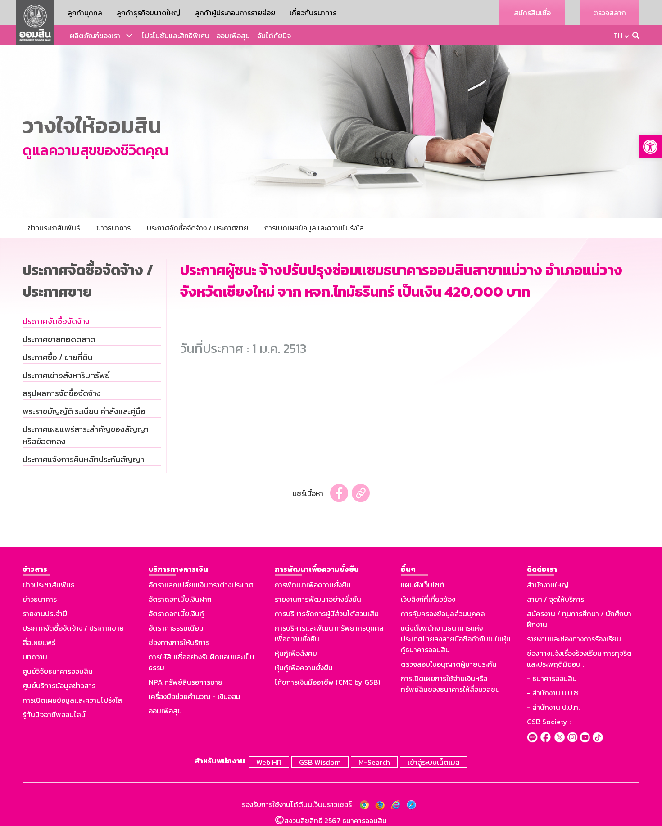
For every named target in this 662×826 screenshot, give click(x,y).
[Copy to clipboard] (361, 493)
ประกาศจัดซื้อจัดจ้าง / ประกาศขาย (73, 628)
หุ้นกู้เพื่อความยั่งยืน (304, 667)
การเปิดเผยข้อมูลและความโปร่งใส (72, 700)
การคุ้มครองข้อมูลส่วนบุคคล (443, 613)
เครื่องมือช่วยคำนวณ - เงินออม (194, 696)
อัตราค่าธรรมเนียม (176, 628)
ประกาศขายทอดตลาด (59, 339)
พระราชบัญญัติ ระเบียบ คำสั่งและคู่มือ (84, 411)
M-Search (374, 762)
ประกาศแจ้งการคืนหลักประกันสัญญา (83, 459)
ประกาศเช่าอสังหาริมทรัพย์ (66, 375)
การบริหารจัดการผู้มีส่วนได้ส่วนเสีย (327, 613)
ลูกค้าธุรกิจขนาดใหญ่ (149, 12)
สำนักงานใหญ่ (548, 584)
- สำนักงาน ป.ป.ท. (553, 707)
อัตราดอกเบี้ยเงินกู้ (176, 613)
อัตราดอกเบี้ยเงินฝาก (180, 599)
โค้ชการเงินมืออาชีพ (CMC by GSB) (327, 682)
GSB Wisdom (320, 762)
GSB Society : (549, 721)
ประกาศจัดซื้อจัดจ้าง (56, 321)
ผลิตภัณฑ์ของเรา (95, 35)
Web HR (268, 762)
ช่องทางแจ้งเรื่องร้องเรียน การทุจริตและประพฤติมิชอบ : (579, 658)
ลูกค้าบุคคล (85, 12)
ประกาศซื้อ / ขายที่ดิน (58, 357)
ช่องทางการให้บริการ (179, 642)
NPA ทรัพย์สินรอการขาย (185, 682)
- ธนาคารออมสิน (552, 678)
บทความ (35, 656)
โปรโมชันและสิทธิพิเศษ (175, 35)
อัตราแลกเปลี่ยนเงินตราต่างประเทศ (201, 584)
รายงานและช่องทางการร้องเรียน (574, 638)
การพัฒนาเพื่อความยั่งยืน (313, 584)
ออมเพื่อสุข (233, 35)
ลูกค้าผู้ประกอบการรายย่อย (235, 12)
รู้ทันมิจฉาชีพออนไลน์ (54, 714)
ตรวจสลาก (609, 12)
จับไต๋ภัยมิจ (274, 35)
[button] (650, 146)
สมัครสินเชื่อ (532, 12)
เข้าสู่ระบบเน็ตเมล (434, 762)
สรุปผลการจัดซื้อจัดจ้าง (62, 393)
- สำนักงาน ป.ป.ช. (553, 692)
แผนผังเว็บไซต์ (422, 584)
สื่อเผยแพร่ (39, 642)
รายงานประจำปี (45, 613)
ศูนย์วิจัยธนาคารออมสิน (58, 671)
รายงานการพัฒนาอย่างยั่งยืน (318, 599)
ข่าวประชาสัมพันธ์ (49, 584)
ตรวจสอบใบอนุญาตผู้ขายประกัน (449, 664)
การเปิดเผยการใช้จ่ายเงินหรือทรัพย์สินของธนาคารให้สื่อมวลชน (450, 684)
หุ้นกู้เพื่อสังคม (296, 653)
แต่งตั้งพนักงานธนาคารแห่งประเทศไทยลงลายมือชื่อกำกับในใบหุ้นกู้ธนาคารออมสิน (456, 639)
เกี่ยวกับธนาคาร (313, 12)
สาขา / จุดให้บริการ (555, 599)
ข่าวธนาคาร (40, 599)
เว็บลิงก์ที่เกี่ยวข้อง (428, 599)
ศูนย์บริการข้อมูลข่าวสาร (59, 685)
